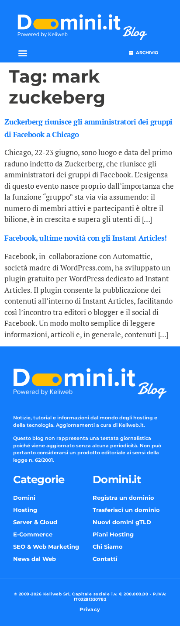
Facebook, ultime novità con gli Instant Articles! (85, 238)
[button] (22, 53)
